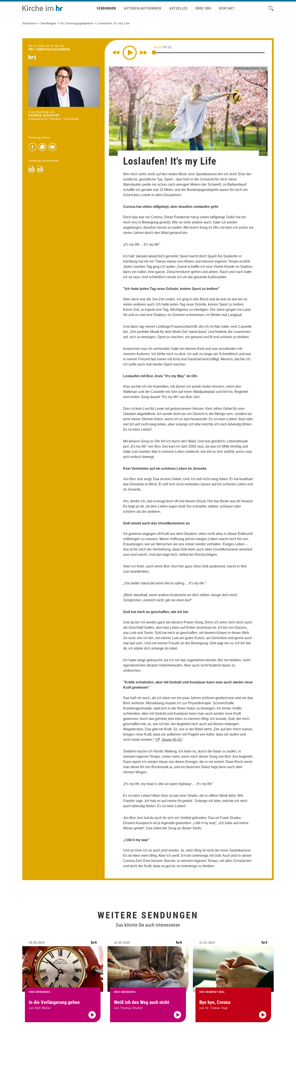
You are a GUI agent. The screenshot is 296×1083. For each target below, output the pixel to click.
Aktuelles (178, 8)
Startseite (29, 23)
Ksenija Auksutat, (44, 115)
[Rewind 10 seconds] (115, 52)
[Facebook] (32, 147)
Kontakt (226, 8)
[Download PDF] (31, 169)
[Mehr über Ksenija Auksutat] (64, 86)
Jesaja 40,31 (171, 739)
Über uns (203, 8)
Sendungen (106, 8)
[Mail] (52, 147)
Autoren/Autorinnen (142, 8)
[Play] (130, 53)
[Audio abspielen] (92, 1014)
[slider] (154, 52)
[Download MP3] (40, 169)
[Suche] (271, 8)
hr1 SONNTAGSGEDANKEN (49, 49)
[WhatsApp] (42, 147)
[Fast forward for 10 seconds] (143, 52)
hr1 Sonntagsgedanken (76, 23)
